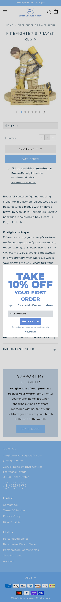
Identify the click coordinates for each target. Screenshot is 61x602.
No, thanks (30, 332)
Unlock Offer (30, 321)
